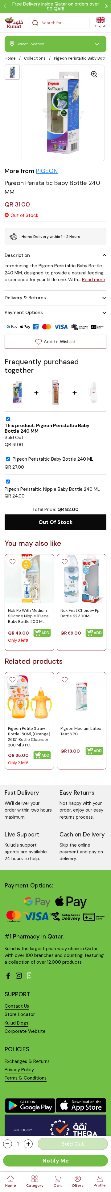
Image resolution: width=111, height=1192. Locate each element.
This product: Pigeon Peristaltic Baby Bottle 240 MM (47, 428)
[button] (7, 1143)
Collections (35, 58)
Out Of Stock (56, 522)
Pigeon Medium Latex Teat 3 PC (80, 731)
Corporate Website (25, 1031)
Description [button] (17, 255)
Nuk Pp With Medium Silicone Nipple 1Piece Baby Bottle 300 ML (28, 616)
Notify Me (56, 1160)
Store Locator (20, 1014)
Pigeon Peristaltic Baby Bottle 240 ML (53, 459)
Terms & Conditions (26, 1078)
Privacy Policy (19, 1070)
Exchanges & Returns (27, 1061)
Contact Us (17, 1006)
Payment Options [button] (24, 312)
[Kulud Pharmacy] (14, 23)
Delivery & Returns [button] (25, 298)
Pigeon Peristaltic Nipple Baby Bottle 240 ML (52, 489)
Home (10, 58)
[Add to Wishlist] (12, 561)
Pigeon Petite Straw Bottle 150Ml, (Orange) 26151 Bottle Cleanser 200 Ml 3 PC (29, 737)
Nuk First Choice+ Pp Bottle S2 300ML (80, 613)
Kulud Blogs (16, 1023)
